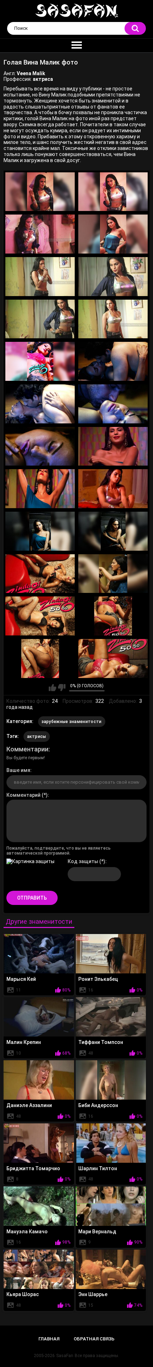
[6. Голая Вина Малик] (113, 276)
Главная (48, 1338)
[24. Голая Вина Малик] (113, 658)
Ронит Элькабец (98, 979)
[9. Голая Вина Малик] (40, 361)
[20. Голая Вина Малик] (113, 573)
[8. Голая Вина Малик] (113, 319)
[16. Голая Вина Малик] (113, 488)
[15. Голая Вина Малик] (40, 488)
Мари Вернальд (97, 1231)
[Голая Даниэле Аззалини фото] (39, 1080)
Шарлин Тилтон (97, 1168)
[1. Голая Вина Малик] (40, 191)
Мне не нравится (61, 687)
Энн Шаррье (92, 1294)
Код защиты (83, 861)
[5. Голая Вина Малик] (40, 276)
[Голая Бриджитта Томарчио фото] (39, 1143)
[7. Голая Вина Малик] (40, 319)
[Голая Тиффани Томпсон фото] (111, 1017)
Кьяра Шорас (22, 1294)
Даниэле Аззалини (29, 1105)
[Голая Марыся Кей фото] (39, 953)
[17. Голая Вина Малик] (40, 531)
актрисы (36, 736)
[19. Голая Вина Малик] (40, 573)
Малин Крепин (23, 1042)
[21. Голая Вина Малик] (40, 615)
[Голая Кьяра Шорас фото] (39, 1269)
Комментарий (23, 795)
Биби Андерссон (98, 1105)
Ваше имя (18, 770)
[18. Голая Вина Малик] (113, 531)
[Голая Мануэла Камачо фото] (39, 1206)
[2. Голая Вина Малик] (113, 191)
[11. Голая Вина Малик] (40, 403)
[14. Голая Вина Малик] (113, 446)
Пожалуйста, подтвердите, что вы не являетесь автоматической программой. (58, 851)
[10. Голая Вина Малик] (113, 361)
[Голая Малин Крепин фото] (39, 1017)
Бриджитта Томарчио (33, 1168)
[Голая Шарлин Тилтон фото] (111, 1143)
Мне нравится (52, 687)
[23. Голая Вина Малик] (40, 658)
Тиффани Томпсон (100, 1042)
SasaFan (64, 1355)
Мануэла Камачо (27, 1231)
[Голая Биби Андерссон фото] (111, 1080)
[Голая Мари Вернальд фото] (111, 1206)
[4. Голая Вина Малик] (113, 234)
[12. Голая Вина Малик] (113, 403)
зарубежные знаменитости (72, 721)
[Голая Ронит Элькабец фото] (111, 953)
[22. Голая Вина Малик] (113, 615)
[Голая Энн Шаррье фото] (111, 1269)
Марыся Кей (21, 979)
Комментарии (27, 749)
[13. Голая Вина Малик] (40, 446)
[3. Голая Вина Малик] (40, 234)
